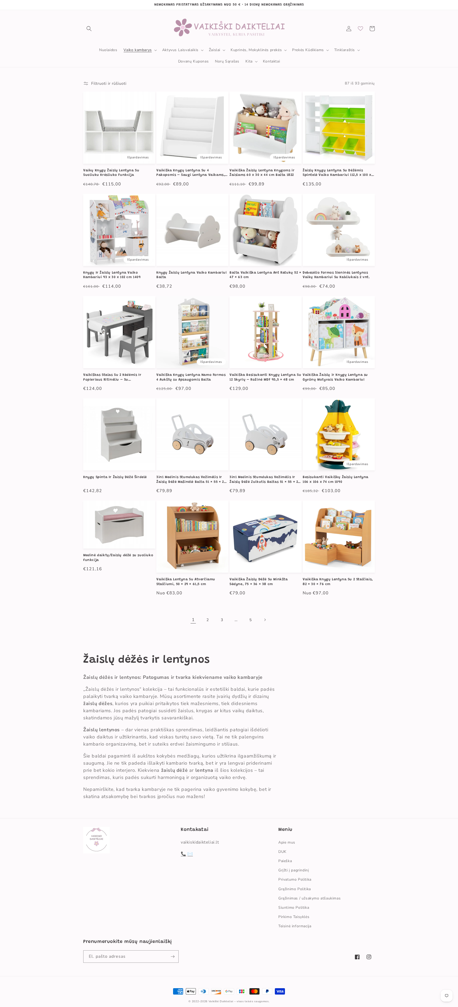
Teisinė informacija (294, 926)
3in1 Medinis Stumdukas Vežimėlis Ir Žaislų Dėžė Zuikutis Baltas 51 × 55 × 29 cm (265, 479)
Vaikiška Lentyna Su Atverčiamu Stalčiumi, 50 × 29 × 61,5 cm (185, 582)
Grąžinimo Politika (294, 889)
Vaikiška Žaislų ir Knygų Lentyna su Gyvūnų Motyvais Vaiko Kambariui (335, 377)
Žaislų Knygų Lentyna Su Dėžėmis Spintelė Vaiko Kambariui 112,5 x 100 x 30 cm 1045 (337, 173)
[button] (89, 28)
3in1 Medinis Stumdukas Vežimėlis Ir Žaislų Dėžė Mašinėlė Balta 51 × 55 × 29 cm (191, 479)
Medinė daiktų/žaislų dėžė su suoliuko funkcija (118, 558)
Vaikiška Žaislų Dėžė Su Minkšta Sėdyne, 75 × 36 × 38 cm (259, 582)
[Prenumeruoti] (172, 956)
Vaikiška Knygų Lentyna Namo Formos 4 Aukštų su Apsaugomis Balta (191, 377)
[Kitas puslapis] (265, 620)
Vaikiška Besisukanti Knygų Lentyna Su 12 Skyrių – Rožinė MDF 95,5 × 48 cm (265, 377)
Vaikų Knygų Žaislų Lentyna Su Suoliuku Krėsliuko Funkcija (111, 173)
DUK (282, 851)
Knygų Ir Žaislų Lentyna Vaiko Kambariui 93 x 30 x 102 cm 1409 (112, 275)
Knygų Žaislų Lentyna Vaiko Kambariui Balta (191, 275)
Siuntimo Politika (293, 907)
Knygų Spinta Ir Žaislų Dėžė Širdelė (115, 477)
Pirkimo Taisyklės (293, 916)
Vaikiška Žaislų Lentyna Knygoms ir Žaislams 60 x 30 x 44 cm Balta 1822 (262, 173)
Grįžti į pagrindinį (293, 870)
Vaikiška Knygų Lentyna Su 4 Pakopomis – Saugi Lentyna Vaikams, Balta (190, 173)
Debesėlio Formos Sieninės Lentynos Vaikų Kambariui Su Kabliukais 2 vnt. (336, 275)
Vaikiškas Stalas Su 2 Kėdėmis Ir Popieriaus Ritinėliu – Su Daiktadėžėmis (112, 377)
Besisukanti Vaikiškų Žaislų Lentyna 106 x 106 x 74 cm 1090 (335, 479)
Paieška (285, 860)
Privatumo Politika (294, 879)
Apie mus (286, 842)
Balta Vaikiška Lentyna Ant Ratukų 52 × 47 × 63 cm (265, 275)
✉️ (190, 854)
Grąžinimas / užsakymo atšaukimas (309, 898)
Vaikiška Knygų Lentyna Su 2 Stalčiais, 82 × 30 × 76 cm (338, 582)
